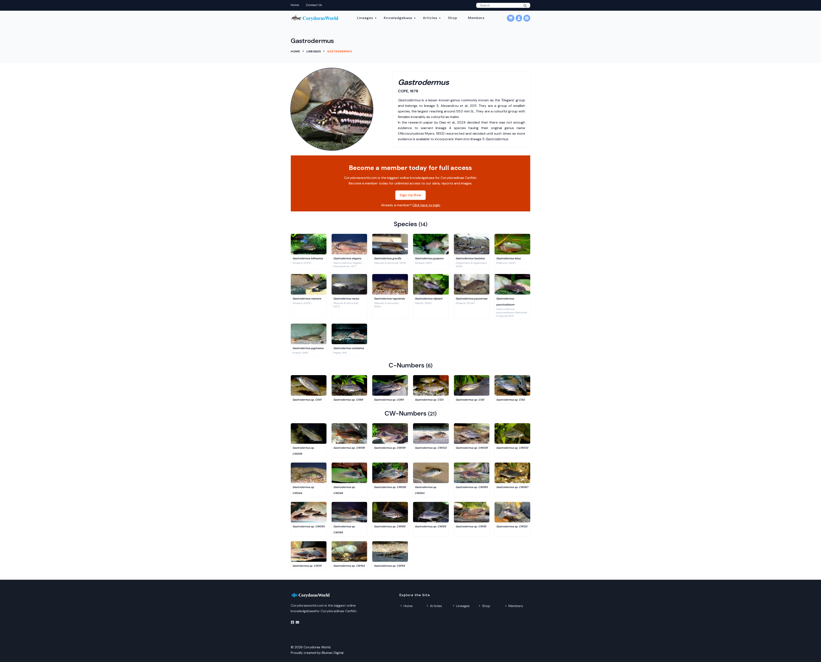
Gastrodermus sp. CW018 (349, 448)
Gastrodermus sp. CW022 (431, 448)
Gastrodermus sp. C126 (470, 399)
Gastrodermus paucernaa (471, 298)
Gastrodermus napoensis (389, 298)
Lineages (365, 18)
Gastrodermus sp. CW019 (389, 448)
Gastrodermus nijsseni (429, 298)
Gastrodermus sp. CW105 (430, 526)
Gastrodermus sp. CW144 (349, 566)
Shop (452, 18)
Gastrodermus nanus (346, 298)
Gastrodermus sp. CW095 (308, 526)
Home (295, 5)
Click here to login (426, 205)
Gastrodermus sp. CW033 (512, 448)
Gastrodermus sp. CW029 (472, 448)
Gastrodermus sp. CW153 (389, 566)
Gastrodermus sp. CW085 (472, 487)
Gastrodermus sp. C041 (306, 399)
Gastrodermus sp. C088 (348, 399)
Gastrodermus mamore (306, 298)
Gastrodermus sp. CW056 (390, 487)
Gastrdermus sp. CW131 (306, 566)
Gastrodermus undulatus (348, 348)
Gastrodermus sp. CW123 (511, 526)
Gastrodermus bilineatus (307, 258)
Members (476, 18)
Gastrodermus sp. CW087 (512, 487)
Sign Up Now (410, 195)
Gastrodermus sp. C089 (389, 399)
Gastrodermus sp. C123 (429, 399)
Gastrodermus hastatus (470, 258)
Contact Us (314, 5)
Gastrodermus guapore (429, 258)
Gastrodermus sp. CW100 (389, 526)
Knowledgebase (398, 18)
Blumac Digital (332, 652)
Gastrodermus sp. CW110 (471, 526)
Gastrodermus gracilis (387, 258)
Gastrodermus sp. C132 (510, 399)
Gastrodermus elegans (347, 258)
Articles (430, 18)
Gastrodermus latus (508, 258)
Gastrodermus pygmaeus (307, 348)
